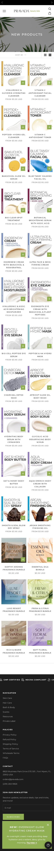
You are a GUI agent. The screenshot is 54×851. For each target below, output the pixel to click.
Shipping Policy (10, 744)
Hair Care (7, 703)
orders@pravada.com (13, 779)
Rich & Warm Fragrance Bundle (14, 651)
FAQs (5, 757)
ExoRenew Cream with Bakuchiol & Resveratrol (13, 265)
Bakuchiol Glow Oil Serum (14, 177)
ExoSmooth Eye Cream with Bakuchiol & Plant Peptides (40, 310)
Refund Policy (9, 739)
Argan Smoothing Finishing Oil (40, 526)
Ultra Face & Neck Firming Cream (40, 263)
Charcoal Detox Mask (14, 396)
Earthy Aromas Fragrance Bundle (14, 568)
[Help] (48, 845)
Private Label (9, 721)
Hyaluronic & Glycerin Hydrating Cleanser (14, 93)
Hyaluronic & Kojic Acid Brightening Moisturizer (13, 309)
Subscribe (13, 817)
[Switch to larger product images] (45, 55)
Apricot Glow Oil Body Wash (40, 396)
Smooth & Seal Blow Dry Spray (14, 526)
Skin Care (7, 698)
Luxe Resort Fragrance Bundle (14, 609)
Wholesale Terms (11, 753)
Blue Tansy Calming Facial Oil (40, 177)
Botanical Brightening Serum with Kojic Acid (40, 220)
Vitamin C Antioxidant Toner (40, 136)
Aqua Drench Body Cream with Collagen (40, 484)
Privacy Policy (9, 735)
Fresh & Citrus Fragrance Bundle (40, 609)
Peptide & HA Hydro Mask (40, 354)
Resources (8, 716)
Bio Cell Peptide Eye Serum (14, 354)
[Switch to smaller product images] (50, 55)
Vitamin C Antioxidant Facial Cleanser (40, 93)
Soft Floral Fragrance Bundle (40, 651)
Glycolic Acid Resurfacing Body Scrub (40, 439)
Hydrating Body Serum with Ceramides (13, 439)
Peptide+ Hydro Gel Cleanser (13, 136)
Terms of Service (11, 748)
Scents (6, 712)
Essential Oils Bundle (40, 568)
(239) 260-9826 (10, 784)
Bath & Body (9, 707)
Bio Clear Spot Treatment (14, 219)
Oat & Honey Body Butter (13, 482)
